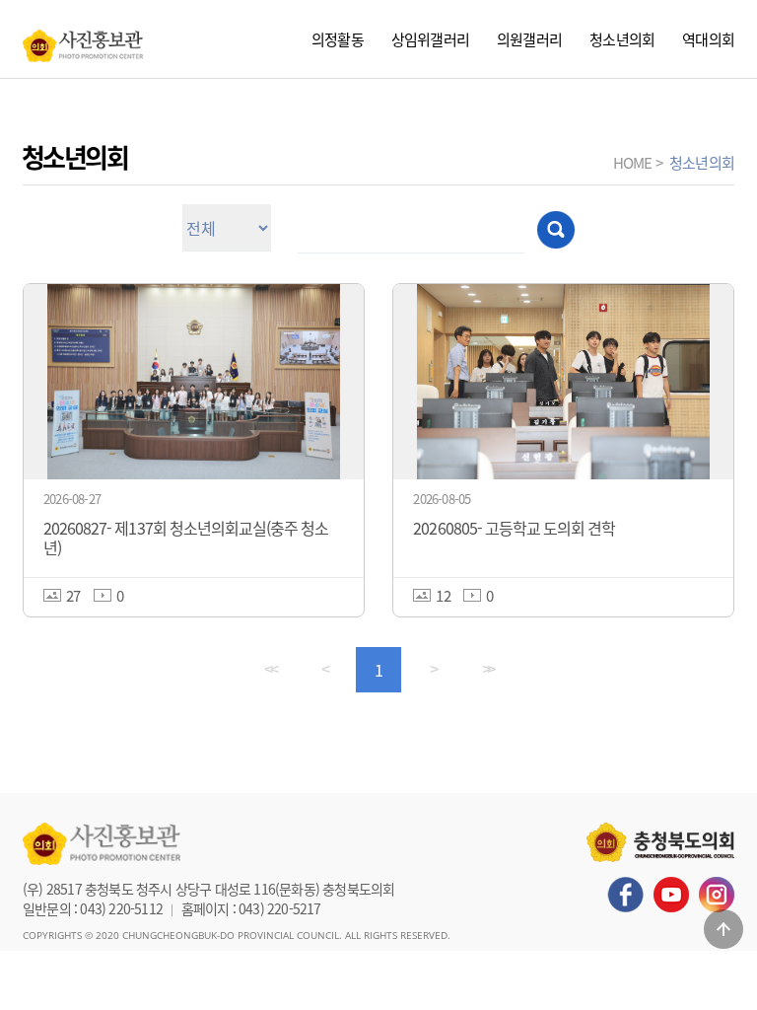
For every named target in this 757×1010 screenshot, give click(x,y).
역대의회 (708, 39)
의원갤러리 (529, 39)
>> (488, 669)
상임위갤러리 (430, 39)
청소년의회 (621, 39)
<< (270, 669)
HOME (633, 162)
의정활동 (337, 39)
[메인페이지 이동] (83, 40)
